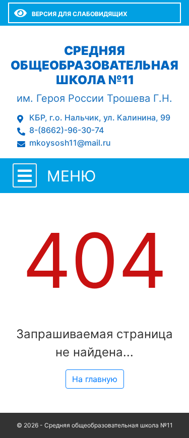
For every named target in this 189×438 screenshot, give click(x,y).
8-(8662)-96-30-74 (66, 130)
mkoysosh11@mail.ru (70, 143)
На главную (94, 379)
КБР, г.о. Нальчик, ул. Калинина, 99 (99, 117)
